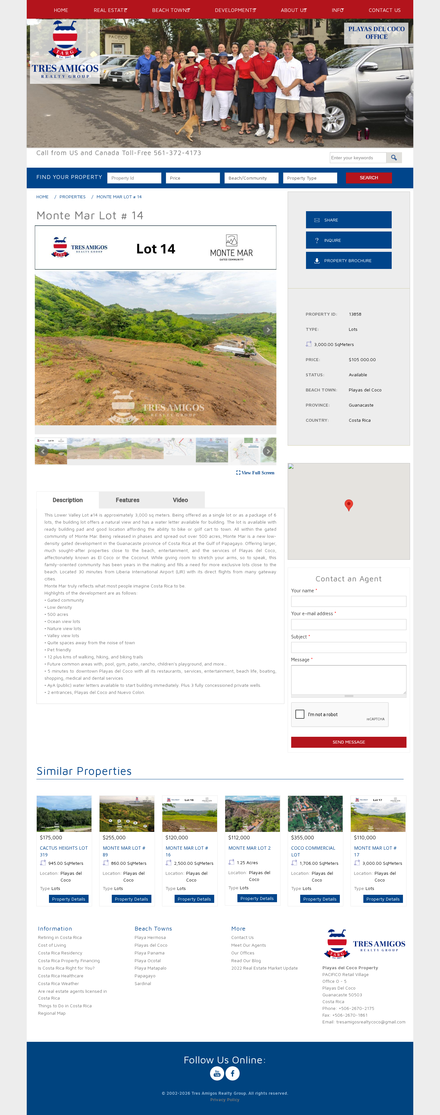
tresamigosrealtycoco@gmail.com (371, 1021)
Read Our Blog (246, 960)
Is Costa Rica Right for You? (66, 968)
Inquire (332, 240)
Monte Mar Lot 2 (249, 848)
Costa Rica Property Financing (69, 960)
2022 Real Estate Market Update (264, 968)
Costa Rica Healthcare (60, 975)
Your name (304, 590)
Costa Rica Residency (60, 952)
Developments (232, 10)
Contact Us (385, 10)
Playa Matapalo (151, 968)
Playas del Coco (151, 945)
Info (335, 10)
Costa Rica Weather (58, 983)
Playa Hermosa (150, 937)
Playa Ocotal (148, 960)
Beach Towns (168, 10)
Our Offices (242, 952)
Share (331, 219)
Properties (73, 196)
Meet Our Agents (248, 945)
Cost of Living (52, 945)
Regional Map (52, 1013)
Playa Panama (150, 952)
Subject (300, 636)
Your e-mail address (313, 613)
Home (61, 10)
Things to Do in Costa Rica (65, 1005)
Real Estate (108, 10)
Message (302, 659)
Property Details (68, 899)
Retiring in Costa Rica (60, 937)
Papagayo (145, 975)
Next (268, 330)
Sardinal (143, 983)
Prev (43, 451)
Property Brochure (348, 260)
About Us (291, 10)
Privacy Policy (225, 1099)
